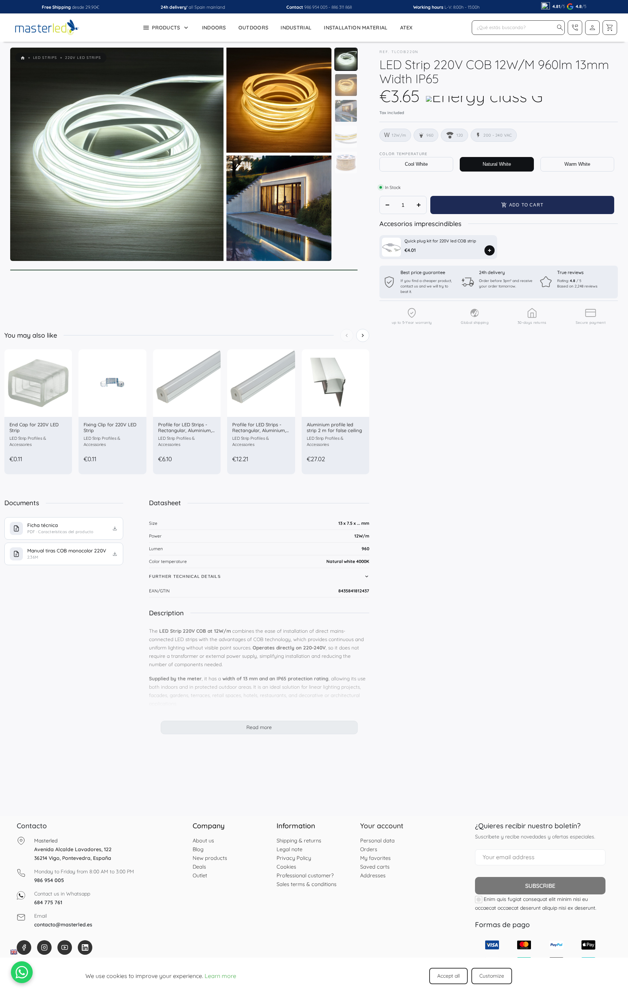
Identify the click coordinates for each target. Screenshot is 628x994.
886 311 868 (341, 7)
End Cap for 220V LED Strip (34, 427)
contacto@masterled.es (63, 924)
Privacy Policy (294, 857)
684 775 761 (48, 902)
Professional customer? (305, 875)
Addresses (373, 875)
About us (203, 840)
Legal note (289, 849)
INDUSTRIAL (296, 27)
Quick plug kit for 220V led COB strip (440, 241)
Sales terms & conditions (307, 884)
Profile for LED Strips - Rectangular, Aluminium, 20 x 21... (185, 430)
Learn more (220, 975)
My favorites (375, 857)
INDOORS (214, 27)
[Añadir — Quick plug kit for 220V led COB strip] (489, 250)
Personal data (377, 840)
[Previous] (346, 335)
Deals (199, 866)
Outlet (200, 875)
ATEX (406, 27)
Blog (198, 849)
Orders (368, 849)
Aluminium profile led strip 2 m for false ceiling (334, 427)
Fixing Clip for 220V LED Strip (110, 427)
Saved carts (375, 866)
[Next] (362, 335)
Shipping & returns (299, 840)
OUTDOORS (253, 27)
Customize (491, 976)
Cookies (286, 866)
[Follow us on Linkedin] (85, 947)
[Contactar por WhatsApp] (22, 972)
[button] (560, 27)
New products (210, 857)
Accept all (448, 976)
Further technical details (185, 576)
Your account (381, 825)
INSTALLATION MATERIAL (355, 27)
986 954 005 (315, 7)
